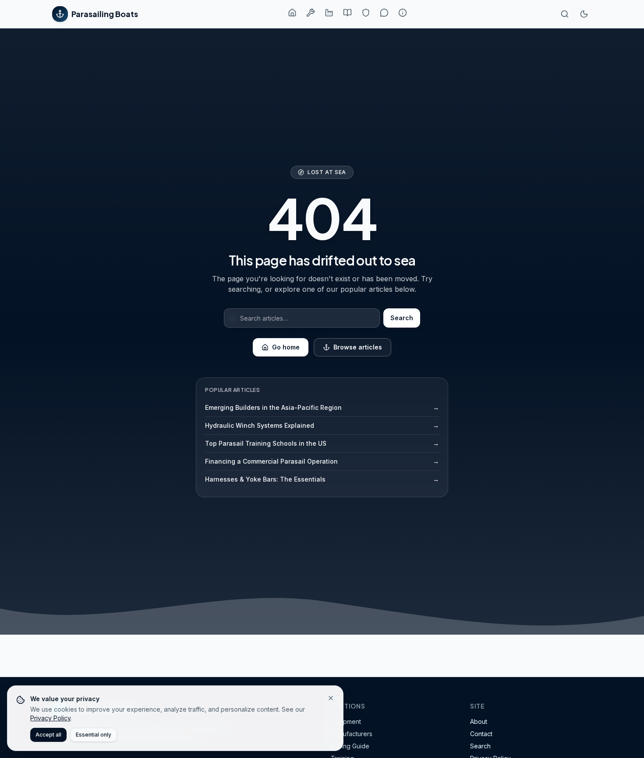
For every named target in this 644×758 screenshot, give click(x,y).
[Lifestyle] (384, 13)
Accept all (48, 734)
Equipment (346, 721)
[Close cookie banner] (330, 698)
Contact (481, 733)
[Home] (292, 13)
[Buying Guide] (347, 13)
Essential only (93, 734)
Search (401, 317)
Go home (286, 347)
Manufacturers (351, 733)
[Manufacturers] (329, 13)
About (478, 721)
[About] (402, 13)
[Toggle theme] (584, 14)
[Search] (565, 14)
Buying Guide (350, 746)
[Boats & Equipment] (310, 13)
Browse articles (357, 347)
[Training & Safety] (366, 13)
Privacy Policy (50, 718)
